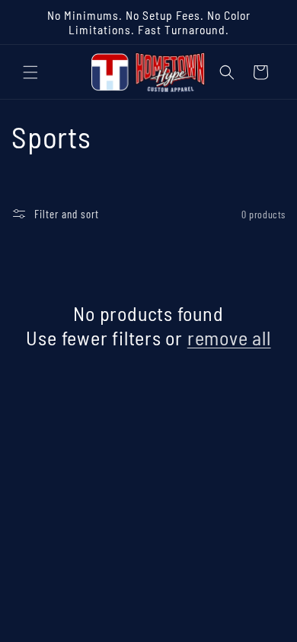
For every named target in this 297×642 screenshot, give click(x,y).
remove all (229, 337)
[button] (30, 72)
